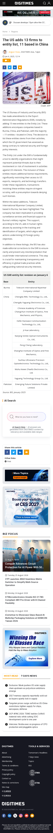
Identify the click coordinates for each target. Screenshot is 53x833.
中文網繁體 (6, 791)
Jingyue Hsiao (14, 52)
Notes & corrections (10, 782)
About (4, 752)
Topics (31, 761)
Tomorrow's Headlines (37, 752)
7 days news (33, 757)
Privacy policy (7, 770)
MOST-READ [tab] (11, 676)
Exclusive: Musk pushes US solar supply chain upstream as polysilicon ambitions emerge (27, 688)
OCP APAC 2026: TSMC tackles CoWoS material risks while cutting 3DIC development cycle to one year (27, 716)
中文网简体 (6, 795)
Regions (14, 32)
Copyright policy (8, 774)
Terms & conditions (10, 765)
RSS (30, 765)
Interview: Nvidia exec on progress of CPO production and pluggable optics (28, 725)
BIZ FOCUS (10, 533)
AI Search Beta (18, 427)
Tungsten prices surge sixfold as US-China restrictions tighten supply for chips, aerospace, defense (28, 706)
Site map (5, 787)
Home (5, 32)
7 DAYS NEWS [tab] (29, 676)
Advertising (6, 757)
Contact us (6, 778)
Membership (7, 761)
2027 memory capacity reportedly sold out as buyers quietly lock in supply (28, 697)
